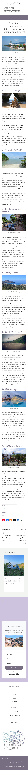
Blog (14, 698)
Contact (14, 702)
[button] (14, 641)
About (14, 694)
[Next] (22, 573)
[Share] (7, 520)
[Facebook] (3, 759)
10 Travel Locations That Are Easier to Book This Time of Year (13, 581)
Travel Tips (14, 722)
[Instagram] (8, 759)
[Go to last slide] (6, 573)
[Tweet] (14, 520)
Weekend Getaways (14, 715)
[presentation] (14, 565)
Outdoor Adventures (14, 719)
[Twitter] (10, 759)
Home (14, 691)
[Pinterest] (5, 759)
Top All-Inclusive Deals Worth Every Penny (6, 535)
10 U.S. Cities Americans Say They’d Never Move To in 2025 (21, 536)
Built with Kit (14, 674)
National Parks (14, 712)
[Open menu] (14, 17)
